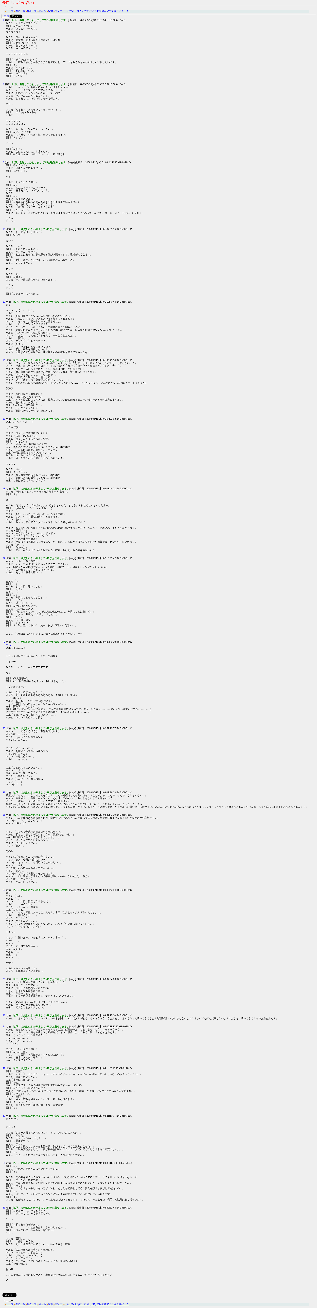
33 (4, 792)
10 (4, 229)
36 (4, 814)
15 (4, 360)
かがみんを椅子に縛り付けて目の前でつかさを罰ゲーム (98, 1304)
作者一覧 (32, 11)
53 (4, 1207)
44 (4, 1026)
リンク (58, 11)
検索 (50, 11)
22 (4, 558)
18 (4, 418)
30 (4, 728)
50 (4, 1115)
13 (4, 301)
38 (4, 890)
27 (4, 641)
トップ (9, 11)
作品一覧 (20, 11)
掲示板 (42, 11)
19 (4, 488)
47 (4, 1068)
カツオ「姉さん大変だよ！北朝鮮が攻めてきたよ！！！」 (99, 11)
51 (4, 1163)
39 (4, 979)
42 (4, 1015)
